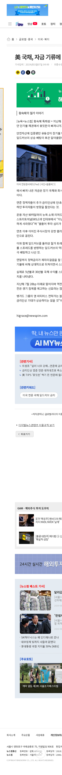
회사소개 (11, 735)
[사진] (35, 600)
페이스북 (23, 72)
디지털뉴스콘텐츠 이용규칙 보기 (37, 425)
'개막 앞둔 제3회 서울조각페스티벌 (40, 685)
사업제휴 (40, 735)
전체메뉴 (10, 24)
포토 (43, 24)
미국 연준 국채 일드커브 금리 (39, 395)
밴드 (33, 72)
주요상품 (25, 735)
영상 (29, 24)
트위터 (28, 72)
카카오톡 (18, 72)
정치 (52, 24)
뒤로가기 (25, 434)
